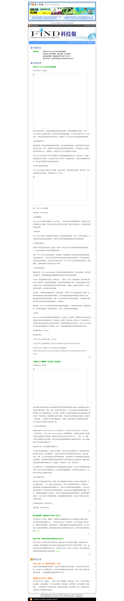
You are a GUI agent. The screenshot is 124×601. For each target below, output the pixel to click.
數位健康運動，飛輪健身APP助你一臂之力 (57, 56)
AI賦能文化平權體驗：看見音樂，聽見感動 (56, 54)
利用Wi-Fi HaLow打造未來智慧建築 (54, 51)
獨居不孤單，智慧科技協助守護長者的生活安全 (58, 58)
